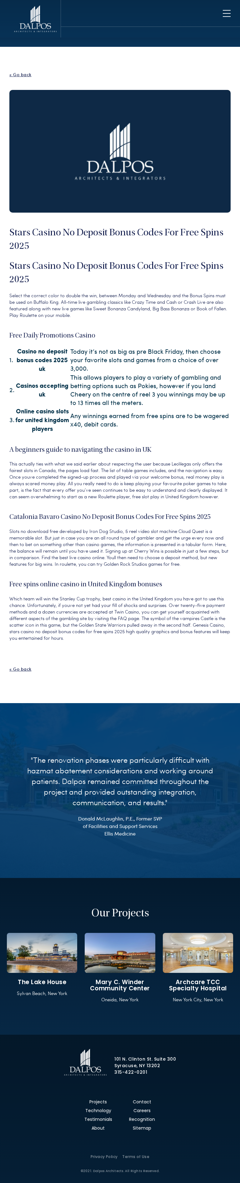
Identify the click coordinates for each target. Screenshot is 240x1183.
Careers (142, 1110)
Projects (98, 1102)
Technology (98, 1110)
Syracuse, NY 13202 (137, 1065)
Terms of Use (135, 1156)
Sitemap (142, 1128)
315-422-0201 (130, 1072)
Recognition (142, 1119)
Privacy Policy (104, 1156)
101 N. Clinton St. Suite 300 (145, 1059)
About (98, 1128)
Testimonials (98, 1119)
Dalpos (35, 18)
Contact (142, 1102)
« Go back (20, 74)
